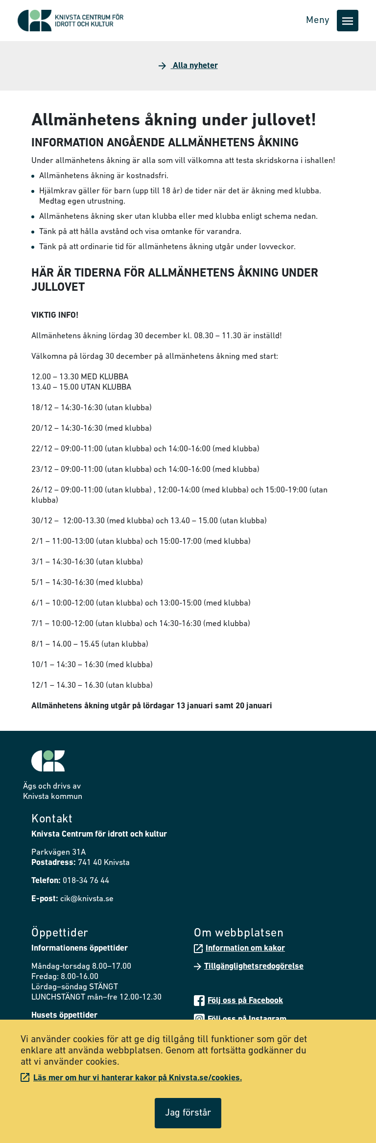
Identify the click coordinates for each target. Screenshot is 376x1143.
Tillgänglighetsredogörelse (254, 966)
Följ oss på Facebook (245, 1001)
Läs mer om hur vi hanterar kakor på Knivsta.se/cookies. (137, 1078)
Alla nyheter (194, 66)
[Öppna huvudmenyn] (347, 20)
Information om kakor (245, 948)
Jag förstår (188, 1113)
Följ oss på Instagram (247, 1019)
